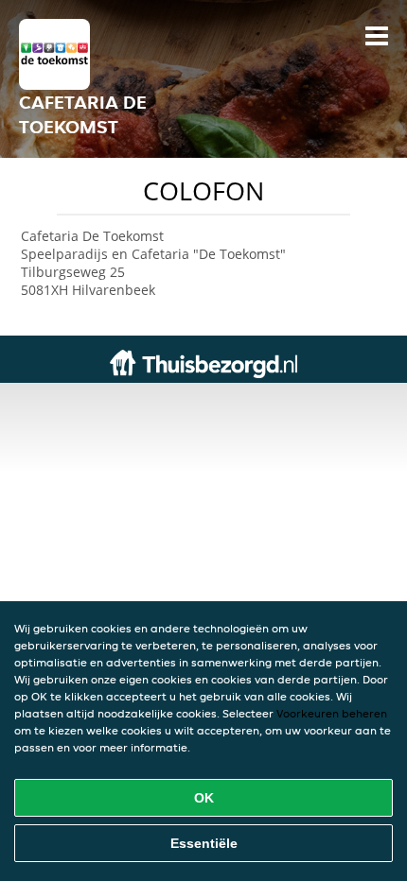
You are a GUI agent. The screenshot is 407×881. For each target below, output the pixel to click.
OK (204, 797)
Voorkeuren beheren (331, 713)
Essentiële (204, 843)
